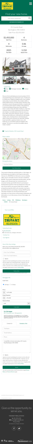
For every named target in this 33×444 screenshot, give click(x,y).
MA (13, 200)
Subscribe (16, 271)
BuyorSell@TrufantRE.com (17, 420)
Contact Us (6, 235)
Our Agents (6, 237)
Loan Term (5, 280)
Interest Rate (6, 300)
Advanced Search (16, 22)
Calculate (16, 307)
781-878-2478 (7, 230)
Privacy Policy (21, 267)
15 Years (13, 284)
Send (16, 367)
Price (4, 289)
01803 (5, 202)
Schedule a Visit (23, 323)
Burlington (24, 200)
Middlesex (18, 200)
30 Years (6, 284)
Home (4, 200)
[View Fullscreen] (5, 147)
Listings (9, 200)
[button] (30, 18)
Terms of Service (11, 371)
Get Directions (16, 168)
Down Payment (6, 295)
